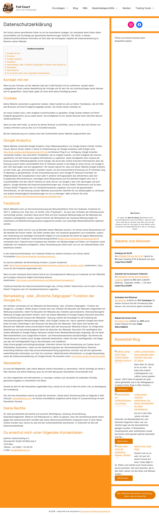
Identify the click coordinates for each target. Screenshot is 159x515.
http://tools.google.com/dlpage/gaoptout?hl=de (25, 152)
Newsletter (10, 67)
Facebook (10, 62)
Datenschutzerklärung (101, 511)
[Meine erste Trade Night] (123, 454)
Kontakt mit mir (12, 53)
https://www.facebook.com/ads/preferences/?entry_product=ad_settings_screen (47, 265)
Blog (75, 8)
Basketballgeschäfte (103, 8)
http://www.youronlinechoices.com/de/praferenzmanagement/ (45, 280)
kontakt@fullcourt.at (21, 398)
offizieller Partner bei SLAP (131, 256)
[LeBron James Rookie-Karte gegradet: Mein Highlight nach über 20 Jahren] (123, 363)
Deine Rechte (11, 70)
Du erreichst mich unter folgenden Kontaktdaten (27, 73)
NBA (85, 8)
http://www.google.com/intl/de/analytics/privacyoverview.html (32, 196)
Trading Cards (143, 8)
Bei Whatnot (120, 300)
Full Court (23, 7)
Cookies (9, 56)
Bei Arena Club (122, 321)
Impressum (85, 511)
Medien (127, 8)
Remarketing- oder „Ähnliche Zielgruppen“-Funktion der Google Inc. (35, 64)
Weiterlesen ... (123, 389)
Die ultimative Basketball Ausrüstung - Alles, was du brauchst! (135, 495)
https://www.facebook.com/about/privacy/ (78, 239)
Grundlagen (58, 8)
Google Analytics (13, 59)
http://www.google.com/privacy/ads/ (88, 356)
